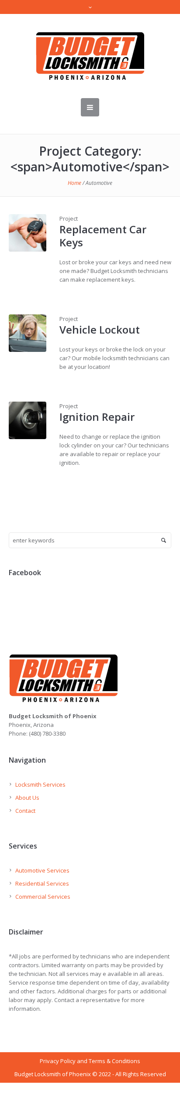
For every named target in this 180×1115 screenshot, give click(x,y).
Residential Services (42, 883)
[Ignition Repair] (27, 420)
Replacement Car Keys (102, 235)
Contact (25, 811)
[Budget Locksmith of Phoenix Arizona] (90, 56)
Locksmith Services (40, 784)
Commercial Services (42, 896)
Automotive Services (42, 870)
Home (74, 183)
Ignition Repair (97, 416)
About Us (27, 797)
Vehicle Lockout (99, 329)
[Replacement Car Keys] (27, 233)
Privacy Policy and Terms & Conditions (90, 1061)
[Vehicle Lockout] (27, 333)
